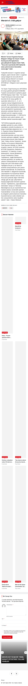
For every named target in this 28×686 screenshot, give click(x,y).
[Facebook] (11, 673)
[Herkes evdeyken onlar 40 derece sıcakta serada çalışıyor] (7, 403)
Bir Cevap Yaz (7, 596)
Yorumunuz (10, 604)
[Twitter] (16, 673)
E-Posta (4, 625)
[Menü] (2, 2)
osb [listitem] (11, 208)
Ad (3, 618)
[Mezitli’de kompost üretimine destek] (20, 278)
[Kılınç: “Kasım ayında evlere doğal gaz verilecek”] (7, 278)
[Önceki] (2, 652)
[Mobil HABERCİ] (10, 2)
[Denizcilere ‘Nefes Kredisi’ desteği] (7, 527)
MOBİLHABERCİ (10, 25)
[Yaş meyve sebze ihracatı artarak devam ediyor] (20, 403)
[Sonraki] (25, 652)
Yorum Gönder (7, 637)
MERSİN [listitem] (4, 208)
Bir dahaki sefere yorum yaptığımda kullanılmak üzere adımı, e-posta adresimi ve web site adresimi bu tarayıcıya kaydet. (14, 632)
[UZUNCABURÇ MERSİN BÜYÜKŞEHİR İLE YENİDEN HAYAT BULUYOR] (14, 652)
